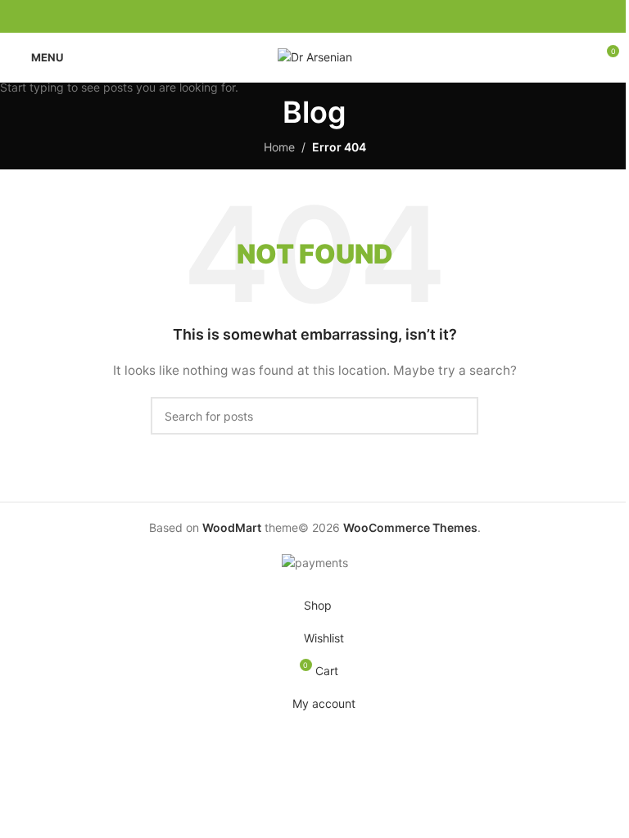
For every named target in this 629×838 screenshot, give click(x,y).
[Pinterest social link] (314, 17)
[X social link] (295, 17)
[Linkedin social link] (334, 17)
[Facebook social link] (275, 17)
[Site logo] (315, 56)
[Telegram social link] (354, 17)
